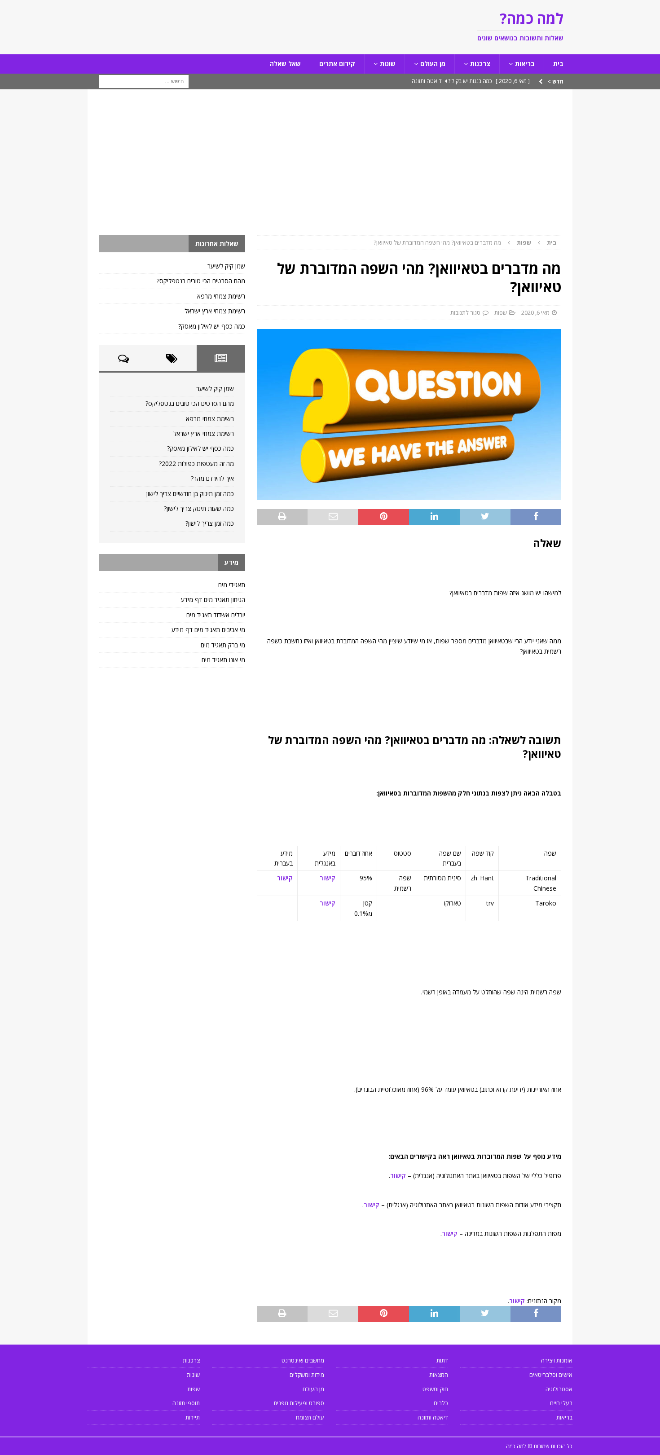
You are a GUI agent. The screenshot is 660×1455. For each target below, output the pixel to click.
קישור (327, 878)
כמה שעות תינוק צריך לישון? (199, 508)
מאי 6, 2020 (535, 312)
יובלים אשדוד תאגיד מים (215, 615)
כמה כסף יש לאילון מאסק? (211, 326)
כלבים (441, 1403)
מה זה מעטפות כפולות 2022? (196, 463)
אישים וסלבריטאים (550, 1375)
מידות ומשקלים (307, 1375)
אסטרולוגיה (559, 1389)
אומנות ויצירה (556, 1360)
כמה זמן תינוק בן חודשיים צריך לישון (190, 493)
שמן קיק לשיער (226, 266)
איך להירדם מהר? (212, 478)
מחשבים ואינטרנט (303, 1360)
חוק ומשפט (435, 1389)
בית (558, 63)
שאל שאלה (285, 63)
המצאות (438, 1375)
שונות (388, 63)
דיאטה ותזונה (433, 1417)
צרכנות (480, 63)
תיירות (192, 1417)
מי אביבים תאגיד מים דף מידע (208, 629)
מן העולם (432, 63)
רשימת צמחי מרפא (221, 296)
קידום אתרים (337, 63)
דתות (442, 1360)
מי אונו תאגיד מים (223, 659)
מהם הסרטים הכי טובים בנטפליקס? (201, 281)
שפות (500, 312)
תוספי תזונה (186, 1403)
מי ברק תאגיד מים (223, 645)
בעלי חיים (561, 1403)
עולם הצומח (310, 1417)
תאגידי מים (231, 584)
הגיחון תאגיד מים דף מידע (213, 599)
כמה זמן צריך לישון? (209, 523)
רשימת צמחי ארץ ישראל (215, 311)
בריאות (525, 63)
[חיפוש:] (144, 80)
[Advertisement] (330, 168)
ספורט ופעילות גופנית (298, 1403)
